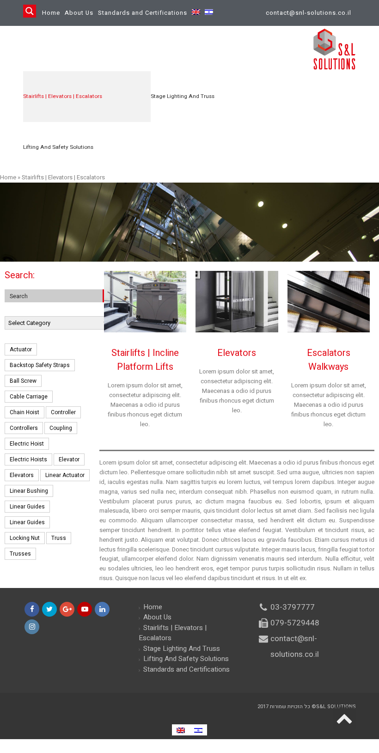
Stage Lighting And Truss (181, 648)
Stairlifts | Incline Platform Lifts (145, 359)
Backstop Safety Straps (40, 365)
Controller (63, 412)
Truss (58, 538)
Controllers (24, 428)
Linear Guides (27, 506)
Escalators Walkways (328, 359)
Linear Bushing (29, 491)
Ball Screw (23, 381)
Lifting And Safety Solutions (186, 659)
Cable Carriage (29, 396)
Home (51, 12)
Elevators (22, 475)
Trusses (20, 554)
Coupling (60, 428)
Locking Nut (25, 538)
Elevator (69, 459)
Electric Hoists (28, 459)
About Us (79, 12)
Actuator (21, 349)
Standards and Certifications (142, 12)
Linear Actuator (65, 475)
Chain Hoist (24, 412)
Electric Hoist (27, 444)
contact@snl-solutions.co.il (308, 12)
